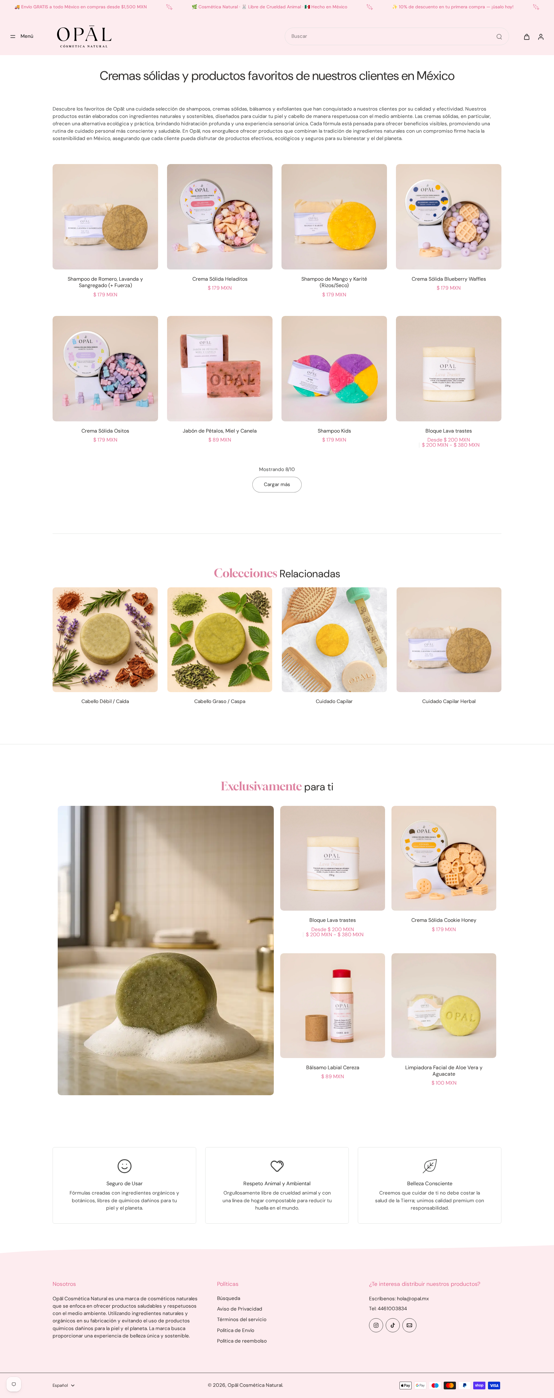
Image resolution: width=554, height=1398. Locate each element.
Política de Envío (235, 1330)
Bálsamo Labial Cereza (332, 1067)
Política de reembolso (242, 1341)
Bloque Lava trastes (448, 430)
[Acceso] (540, 36)
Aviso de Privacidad (239, 1309)
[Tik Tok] (393, 1325)
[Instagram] (376, 1325)
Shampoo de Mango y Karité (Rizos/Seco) (334, 282)
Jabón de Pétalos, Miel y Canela (220, 430)
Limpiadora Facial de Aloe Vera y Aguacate (444, 1070)
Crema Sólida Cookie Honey (443, 920)
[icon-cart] (526, 36)
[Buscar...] (499, 36)
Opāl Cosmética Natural (255, 1385)
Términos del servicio (241, 1319)
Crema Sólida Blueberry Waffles (449, 279)
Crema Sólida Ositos (105, 430)
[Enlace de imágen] (166, 950)
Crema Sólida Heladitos (220, 279)
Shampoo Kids (334, 430)
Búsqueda (228, 1298)
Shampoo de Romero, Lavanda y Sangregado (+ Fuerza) (105, 282)
